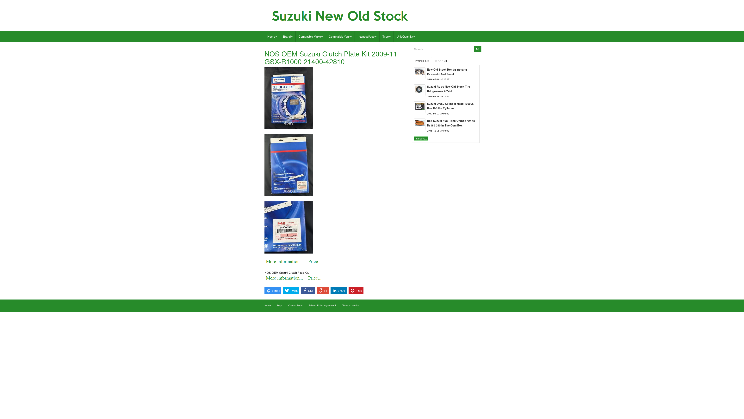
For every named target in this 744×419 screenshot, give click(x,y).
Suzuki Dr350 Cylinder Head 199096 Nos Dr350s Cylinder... (450, 106)
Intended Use (366, 36)
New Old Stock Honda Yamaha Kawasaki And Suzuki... (447, 72)
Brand (287, 36)
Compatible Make (310, 36)
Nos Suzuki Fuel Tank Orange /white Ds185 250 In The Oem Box (451, 123)
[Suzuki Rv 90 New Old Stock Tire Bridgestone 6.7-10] (419, 90)
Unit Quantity (405, 36)
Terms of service (350, 305)
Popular (422, 61)
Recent (441, 61)
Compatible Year (339, 36)
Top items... (421, 138)
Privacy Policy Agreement (322, 305)
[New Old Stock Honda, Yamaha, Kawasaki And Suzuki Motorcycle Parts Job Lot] (419, 73)
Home (271, 36)
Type (385, 36)
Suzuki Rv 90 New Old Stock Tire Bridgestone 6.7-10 (448, 89)
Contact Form (295, 305)
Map (279, 305)
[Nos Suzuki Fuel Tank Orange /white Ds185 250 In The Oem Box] (419, 124)
